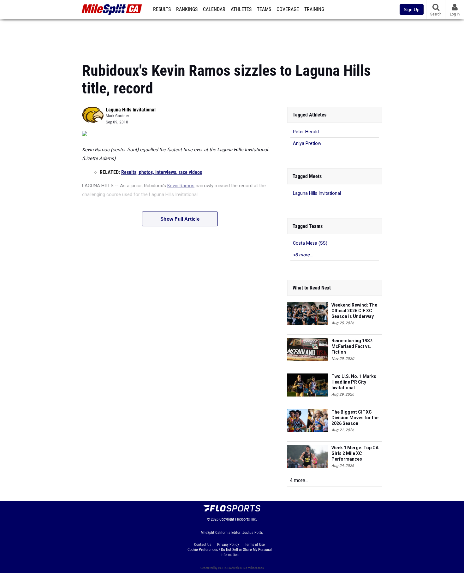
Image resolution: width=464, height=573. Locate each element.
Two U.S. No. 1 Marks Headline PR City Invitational (353, 382)
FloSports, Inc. (246, 519)
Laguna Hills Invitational (131, 110)
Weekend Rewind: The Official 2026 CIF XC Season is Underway (354, 310)
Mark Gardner (117, 116)
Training (314, 9)
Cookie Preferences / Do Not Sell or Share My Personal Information (229, 552)
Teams (264, 9)
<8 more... (303, 255)
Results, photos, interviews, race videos (161, 172)
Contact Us (202, 544)
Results (162, 9)
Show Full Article (179, 219)
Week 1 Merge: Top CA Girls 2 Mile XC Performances (354, 453)
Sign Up (411, 9)
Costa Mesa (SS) (310, 243)
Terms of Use (255, 544)
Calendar (214, 9)
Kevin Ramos (180, 185)
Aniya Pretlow (307, 143)
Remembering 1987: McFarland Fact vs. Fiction (352, 346)
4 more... (299, 480)
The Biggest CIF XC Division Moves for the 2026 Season (354, 417)
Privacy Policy (228, 544)
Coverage (288, 9)
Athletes (241, 9)
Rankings (187, 9)
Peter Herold (306, 131)
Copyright (226, 519)
